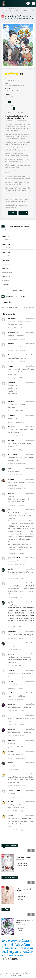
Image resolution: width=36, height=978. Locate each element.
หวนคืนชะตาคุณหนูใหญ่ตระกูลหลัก (23, 889)
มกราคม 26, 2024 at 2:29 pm (16, 769)
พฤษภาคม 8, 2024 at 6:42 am (16, 699)
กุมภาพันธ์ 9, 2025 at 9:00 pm (16, 361)
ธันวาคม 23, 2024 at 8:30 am (16, 397)
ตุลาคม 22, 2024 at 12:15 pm (16, 505)
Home (3, 9)
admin (10, 569)
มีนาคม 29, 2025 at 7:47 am (16, 710)
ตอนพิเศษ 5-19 (21, 896)
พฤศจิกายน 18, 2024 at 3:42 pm (17, 463)
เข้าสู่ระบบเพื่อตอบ (30, 318)
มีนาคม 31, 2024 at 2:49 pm (16, 666)
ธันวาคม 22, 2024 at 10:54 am (17, 422)
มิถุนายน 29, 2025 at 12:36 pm (16, 350)
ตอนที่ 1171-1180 (7, 285)
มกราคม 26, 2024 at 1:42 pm (16, 758)
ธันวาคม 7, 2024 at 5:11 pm (16, 450)
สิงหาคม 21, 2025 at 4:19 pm (16, 328)
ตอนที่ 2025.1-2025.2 (22, 863)
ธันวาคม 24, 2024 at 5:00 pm (16, 378)
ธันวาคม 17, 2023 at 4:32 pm (16, 811)
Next (33, 850)
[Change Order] (5, 229)
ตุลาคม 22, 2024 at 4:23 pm (16, 553)
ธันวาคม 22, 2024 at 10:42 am (16, 436)
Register (11, 307)
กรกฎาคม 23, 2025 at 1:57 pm (16, 339)
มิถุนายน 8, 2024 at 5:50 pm (16, 649)
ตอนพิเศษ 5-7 (6, 236)
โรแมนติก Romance (23, 91)
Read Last (23, 213)
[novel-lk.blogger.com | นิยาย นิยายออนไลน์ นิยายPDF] (5, 3)
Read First (12, 213)
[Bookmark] (14, 109)
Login (18, 307)
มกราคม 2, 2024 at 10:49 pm (16, 797)
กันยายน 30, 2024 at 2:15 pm (16, 578)
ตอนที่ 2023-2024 (22, 866)
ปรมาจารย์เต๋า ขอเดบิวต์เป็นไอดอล (24, 921)
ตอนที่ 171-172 (20, 928)
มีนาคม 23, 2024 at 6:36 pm (16, 688)
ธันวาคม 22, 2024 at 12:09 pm (16, 411)
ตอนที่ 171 (19, 931)
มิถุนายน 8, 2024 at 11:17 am (16, 638)
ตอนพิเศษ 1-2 (6, 252)
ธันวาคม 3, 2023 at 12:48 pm (16, 830)
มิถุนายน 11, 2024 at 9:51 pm (16, 627)
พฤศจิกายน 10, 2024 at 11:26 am (17, 488)
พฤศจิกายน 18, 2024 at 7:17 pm (17, 475)
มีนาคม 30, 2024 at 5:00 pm (16, 677)
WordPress (17, 975)
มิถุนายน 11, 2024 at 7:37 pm (16, 597)
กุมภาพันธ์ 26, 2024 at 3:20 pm (17, 786)
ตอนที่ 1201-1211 (6, 261)
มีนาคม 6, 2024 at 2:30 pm (16, 724)
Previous (29, 850)
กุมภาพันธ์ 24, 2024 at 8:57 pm (17, 747)
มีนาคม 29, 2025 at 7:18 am (16, 736)
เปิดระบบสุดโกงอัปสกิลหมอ (24, 857)
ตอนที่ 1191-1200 (7, 269)
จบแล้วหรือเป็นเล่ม (11, 9)
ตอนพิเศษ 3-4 (6, 244)
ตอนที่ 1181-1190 (7, 277)
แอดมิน (10, 468)
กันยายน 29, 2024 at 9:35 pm (16, 564)
